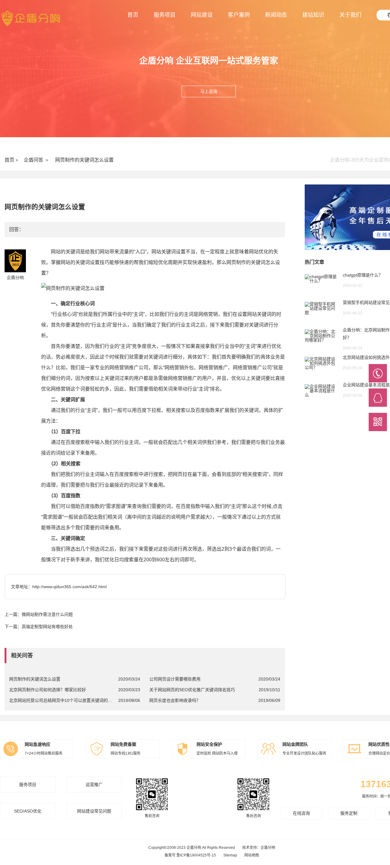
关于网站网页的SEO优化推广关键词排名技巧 (192, 689)
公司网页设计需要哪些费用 (174, 679)
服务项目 (165, 15)
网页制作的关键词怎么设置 (84, 160)
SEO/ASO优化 (27, 811)
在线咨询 (301, 813)
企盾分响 (268, 847)
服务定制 (348, 813)
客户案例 (239, 15)
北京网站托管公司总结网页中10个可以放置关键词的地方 (61, 700)
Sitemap (230, 855)
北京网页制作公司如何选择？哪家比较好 (47, 689)
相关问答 (22, 655)
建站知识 (313, 15)
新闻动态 (276, 15)
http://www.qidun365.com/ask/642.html (69, 586)
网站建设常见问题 (94, 811)
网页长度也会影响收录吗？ (174, 700)
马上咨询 (208, 91)
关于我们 (350, 15)
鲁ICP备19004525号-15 (196, 855)
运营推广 (94, 784)
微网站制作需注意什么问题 (47, 614)
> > (59, 160)
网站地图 (251, 855)
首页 (132, 15)
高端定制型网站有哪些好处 (47, 626)
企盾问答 (33, 160)
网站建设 (202, 15)
